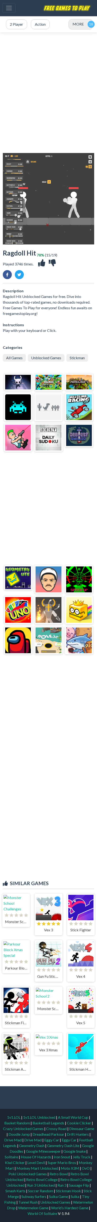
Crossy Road (56, 1128)
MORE (78, 24)
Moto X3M (70, 1168)
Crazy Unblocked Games (23, 1128)
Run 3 (62, 1185)
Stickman (77, 357)
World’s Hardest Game (70, 1207)
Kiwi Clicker (15, 1162)
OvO (86, 1168)
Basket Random (17, 1123)
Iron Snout (62, 1157)
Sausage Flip (79, 1185)
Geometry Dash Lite (63, 1145)
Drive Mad (13, 1140)
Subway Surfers (34, 1196)
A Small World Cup (73, 1117)
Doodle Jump (19, 1134)
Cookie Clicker (79, 1123)
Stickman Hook (69, 1191)
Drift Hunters (78, 1134)
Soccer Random (41, 1191)
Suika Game (59, 1196)
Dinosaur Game (81, 1128)
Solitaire (12, 1157)
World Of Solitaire (43, 1213)
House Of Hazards (36, 1157)
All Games (14, 357)
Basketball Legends (48, 1123)
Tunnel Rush (28, 1202)
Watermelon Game (33, 1207)
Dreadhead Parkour (48, 1134)
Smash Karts (15, 1191)
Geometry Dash (32, 1145)
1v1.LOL (14, 1117)
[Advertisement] (48, 92)
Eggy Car (52, 1140)
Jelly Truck (82, 1157)
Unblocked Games (46, 357)
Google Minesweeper (43, 1151)
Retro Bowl (59, 1174)
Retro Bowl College (42, 1179)
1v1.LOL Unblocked (39, 1117)
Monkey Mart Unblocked (37, 1168)
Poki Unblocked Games (28, 1174)
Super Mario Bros (62, 1162)
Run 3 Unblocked (41, 1185)
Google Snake (74, 1151)
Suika (75, 1196)
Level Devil (36, 1162)
